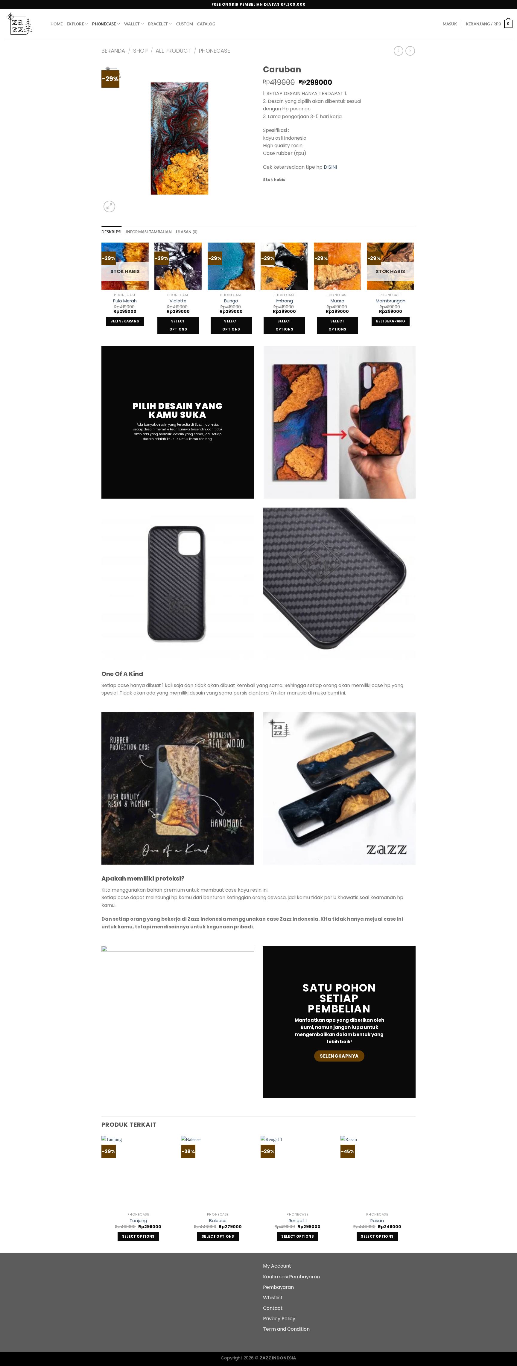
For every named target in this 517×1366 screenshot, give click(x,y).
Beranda (113, 50)
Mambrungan (390, 301)
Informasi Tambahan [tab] (149, 231)
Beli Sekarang (125, 321)
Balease (217, 1221)
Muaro (337, 301)
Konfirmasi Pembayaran (291, 1276)
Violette (178, 301)
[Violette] (178, 266)
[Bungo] (231, 266)
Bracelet (158, 24)
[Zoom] (109, 206)
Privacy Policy (279, 1318)
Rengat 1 (298, 1221)
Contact (273, 1308)
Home (57, 24)
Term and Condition (286, 1329)
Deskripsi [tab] (111, 231)
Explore (75, 24)
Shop (140, 50)
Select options (178, 325)
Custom (184, 24)
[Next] (413, 293)
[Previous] (101, 293)
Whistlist (273, 1297)
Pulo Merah (125, 301)
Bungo (231, 301)
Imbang (284, 301)
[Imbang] (284, 266)
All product (173, 50)
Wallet (132, 24)
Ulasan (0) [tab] (187, 231)
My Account (277, 1266)
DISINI (330, 167)
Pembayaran (278, 1287)
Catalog (206, 24)
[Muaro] (337, 266)
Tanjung (138, 1221)
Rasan (377, 1221)
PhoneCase (104, 24)
